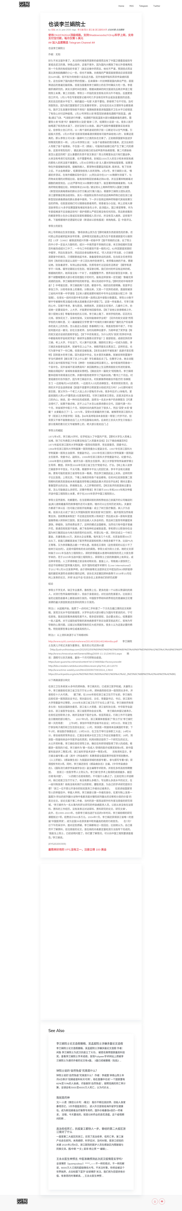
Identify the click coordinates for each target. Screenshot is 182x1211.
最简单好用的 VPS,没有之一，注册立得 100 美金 (77, 849)
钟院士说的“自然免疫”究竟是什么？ (77, 1070)
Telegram (143, 6)
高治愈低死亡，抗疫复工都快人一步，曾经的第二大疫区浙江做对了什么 (91, 1130)
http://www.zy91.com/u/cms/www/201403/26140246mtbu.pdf (83, 641)
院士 (86, 29)
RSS (132, 6)
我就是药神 (63, 1097)
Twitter (156, 6)
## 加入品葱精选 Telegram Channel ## (71, 42)
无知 (53, 29)
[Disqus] (91, 908)
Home (121, 6)
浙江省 (92, 29)
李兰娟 (81, 29)
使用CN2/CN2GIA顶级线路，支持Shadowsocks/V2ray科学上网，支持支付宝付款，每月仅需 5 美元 (90, 36)
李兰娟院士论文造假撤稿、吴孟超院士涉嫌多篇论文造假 (89, 1043)
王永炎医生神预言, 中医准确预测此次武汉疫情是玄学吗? (89, 1159)
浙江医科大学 (101, 29)
